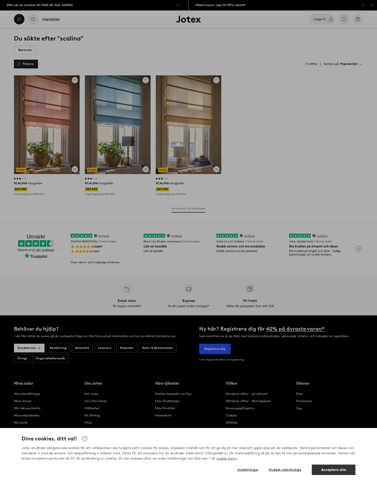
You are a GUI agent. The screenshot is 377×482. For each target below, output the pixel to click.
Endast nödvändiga (285, 470)
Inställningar (248, 470)
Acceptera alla (333, 470)
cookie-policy (226, 458)
